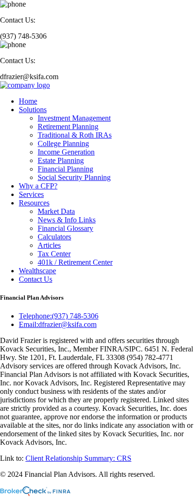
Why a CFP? (38, 186)
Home (28, 101)
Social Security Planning (74, 177)
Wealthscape (37, 271)
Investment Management (74, 118)
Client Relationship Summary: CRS (78, 458)
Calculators (54, 237)
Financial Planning (65, 169)
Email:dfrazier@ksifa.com (58, 324)
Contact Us (35, 279)
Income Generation (66, 152)
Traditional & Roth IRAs (75, 135)
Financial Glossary (65, 228)
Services (31, 194)
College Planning (63, 143)
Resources (34, 203)
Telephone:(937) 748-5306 (58, 316)
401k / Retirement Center (75, 262)
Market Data (56, 211)
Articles (49, 245)
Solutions (33, 110)
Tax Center (54, 254)
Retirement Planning (68, 126)
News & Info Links (67, 220)
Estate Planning (61, 160)
